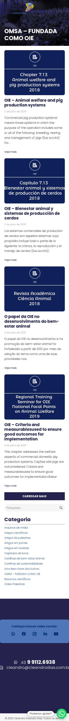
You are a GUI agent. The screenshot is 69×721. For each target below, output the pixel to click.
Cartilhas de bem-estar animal (24, 558)
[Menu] (64, 8)
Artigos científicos (16, 533)
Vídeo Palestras (14, 584)
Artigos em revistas (16, 548)
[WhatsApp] (13, 634)
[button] (62, 714)
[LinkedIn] (45, 634)
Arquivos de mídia (16, 528)
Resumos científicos (17, 579)
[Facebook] (24, 634)
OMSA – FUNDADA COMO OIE (22, 574)
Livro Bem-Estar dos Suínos (21, 569)
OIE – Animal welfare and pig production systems (33, 102)
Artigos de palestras (17, 538)
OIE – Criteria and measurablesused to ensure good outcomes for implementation (33, 432)
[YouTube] (56, 634)
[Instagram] (34, 634)
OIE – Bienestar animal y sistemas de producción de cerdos (32, 213)
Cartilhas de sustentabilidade (23, 564)
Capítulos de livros (16, 553)
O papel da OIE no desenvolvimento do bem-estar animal (31, 321)
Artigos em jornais (15, 543)
